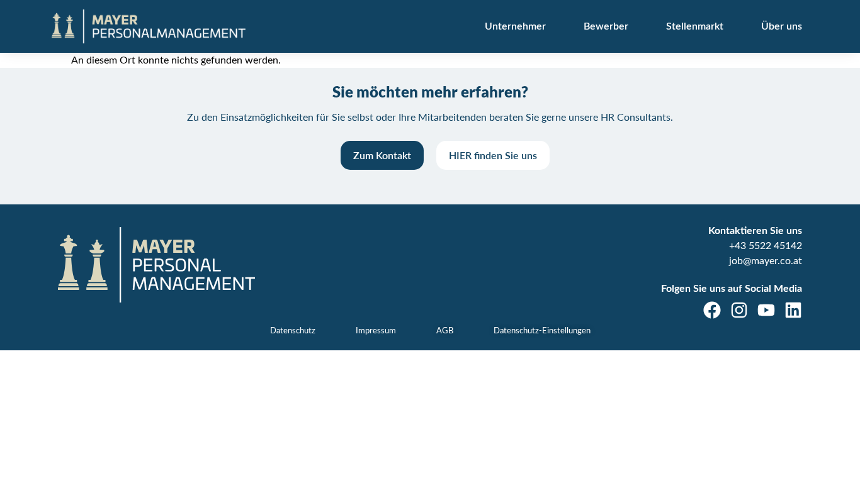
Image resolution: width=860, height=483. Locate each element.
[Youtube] (766, 310)
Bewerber (606, 26)
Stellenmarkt (694, 26)
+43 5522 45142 (765, 246)
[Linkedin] (793, 310)
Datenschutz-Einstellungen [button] (542, 331)
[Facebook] (712, 310)
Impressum (376, 331)
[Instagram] (739, 310)
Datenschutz (292, 331)
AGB (444, 331)
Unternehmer (515, 26)
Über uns (781, 26)
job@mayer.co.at (765, 261)
